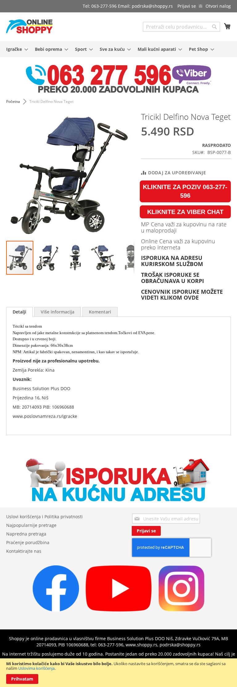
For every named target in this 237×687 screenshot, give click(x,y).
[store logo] (29, 26)
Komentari (100, 312)
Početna (13, 101)
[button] (48, 257)
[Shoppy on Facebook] (56, 610)
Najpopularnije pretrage (31, 525)
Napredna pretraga (26, 534)
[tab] (19, 312)
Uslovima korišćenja (36, 668)
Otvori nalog (218, 6)
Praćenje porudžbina (27, 542)
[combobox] (181, 27)
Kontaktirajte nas (23, 551)
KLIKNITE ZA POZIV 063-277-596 (185, 191)
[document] (118, 672)
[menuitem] (15, 49)
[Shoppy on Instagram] (181, 610)
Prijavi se (186, 6)
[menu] (118, 49)
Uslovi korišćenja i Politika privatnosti (44, 516)
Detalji (19, 312)
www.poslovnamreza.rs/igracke (45, 416)
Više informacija (57, 312)
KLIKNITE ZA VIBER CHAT (185, 211)
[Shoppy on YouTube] (118, 610)
